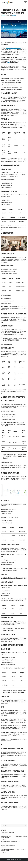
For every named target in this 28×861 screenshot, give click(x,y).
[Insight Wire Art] (8, 2)
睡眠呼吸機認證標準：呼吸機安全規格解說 (10, 841)
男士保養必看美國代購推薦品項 (8, 845)
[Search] (25, 825)
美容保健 (14, 15)
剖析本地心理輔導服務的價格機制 (13, 48)
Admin (3, 15)
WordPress (18, 859)
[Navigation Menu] (25, 2)
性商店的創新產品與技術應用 (7, 832)
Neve (8, 859)
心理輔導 (8, 62)
